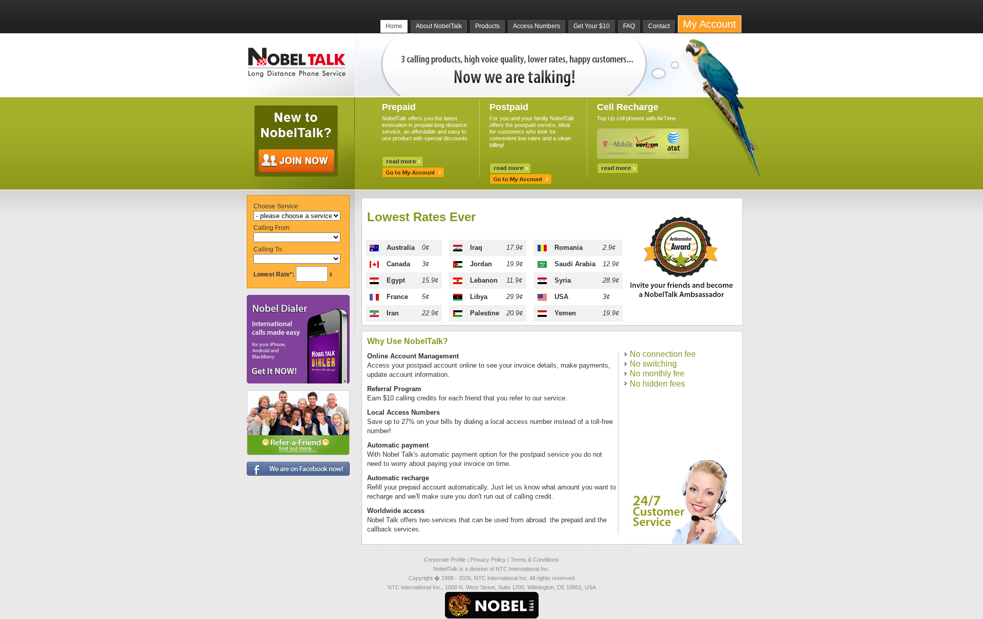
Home (394, 26)
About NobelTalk (439, 26)
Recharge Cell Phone (617, 168)
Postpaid (508, 107)
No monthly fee (657, 373)
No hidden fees (657, 383)
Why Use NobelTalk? (407, 341)
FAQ (629, 26)
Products (487, 26)
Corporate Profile (445, 560)
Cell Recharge (627, 107)
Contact (659, 26)
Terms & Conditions (534, 560)
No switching (653, 363)
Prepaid (399, 107)
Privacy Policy (488, 560)
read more (402, 161)
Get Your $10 (591, 26)
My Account (709, 24)
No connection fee (663, 354)
